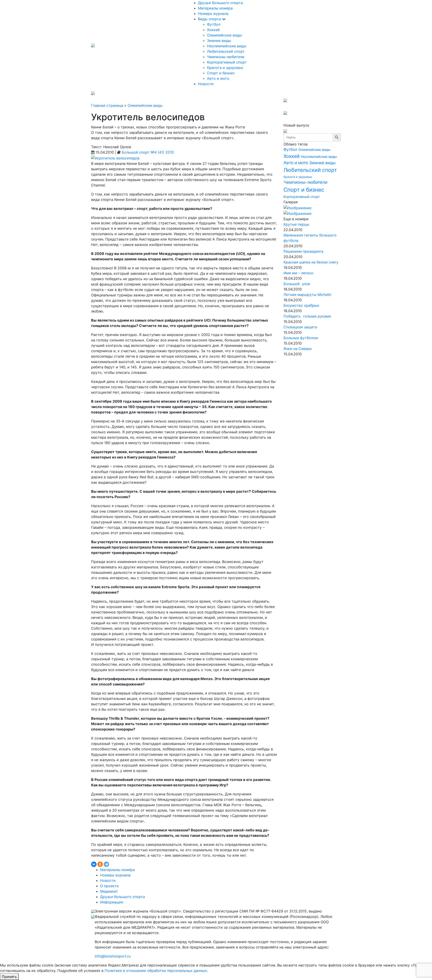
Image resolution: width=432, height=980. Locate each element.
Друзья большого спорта (220, 2)
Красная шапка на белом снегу (311, 262)
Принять (9, 976)
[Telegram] (106, 864)
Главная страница (107, 105)
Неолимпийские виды (226, 46)
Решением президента (303, 251)
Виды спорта (210, 19)
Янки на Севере (298, 348)
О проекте (109, 886)
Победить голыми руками (307, 316)
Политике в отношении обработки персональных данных (156, 970)
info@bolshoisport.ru (112, 956)
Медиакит (109, 891)
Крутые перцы (296, 224)
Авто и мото (218, 78)
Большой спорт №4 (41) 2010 (148, 152)
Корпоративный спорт (227, 62)
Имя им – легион (298, 273)
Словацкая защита (300, 327)
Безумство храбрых (301, 305)
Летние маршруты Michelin (307, 294)
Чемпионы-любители (225, 56)
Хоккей (213, 29)
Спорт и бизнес (221, 73)
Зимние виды (219, 40)
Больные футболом (301, 338)
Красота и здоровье (225, 67)
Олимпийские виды (224, 35)
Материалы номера (215, 8)
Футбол (213, 24)
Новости (206, 84)
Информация (111, 902)
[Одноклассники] (100, 864)
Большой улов (297, 283)
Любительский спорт (226, 51)
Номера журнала (213, 13)
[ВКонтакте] (94, 864)
